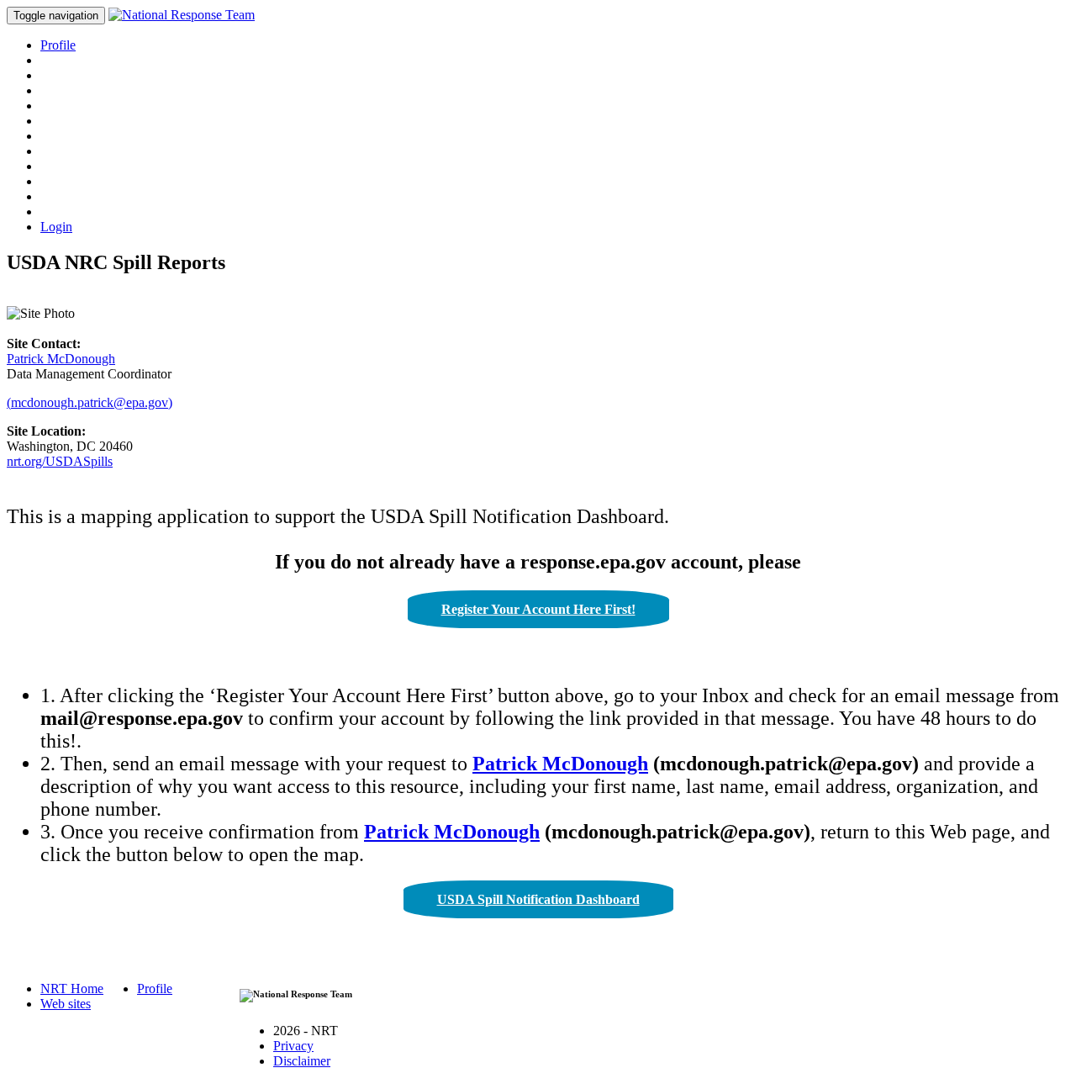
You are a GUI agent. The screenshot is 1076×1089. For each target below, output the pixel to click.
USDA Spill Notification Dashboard (538, 899)
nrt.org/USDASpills (60, 461)
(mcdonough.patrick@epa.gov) (89, 402)
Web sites (65, 1003)
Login (56, 226)
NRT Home (71, 988)
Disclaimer (301, 1061)
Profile (58, 45)
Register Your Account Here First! (538, 609)
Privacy (293, 1046)
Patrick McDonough (61, 359)
